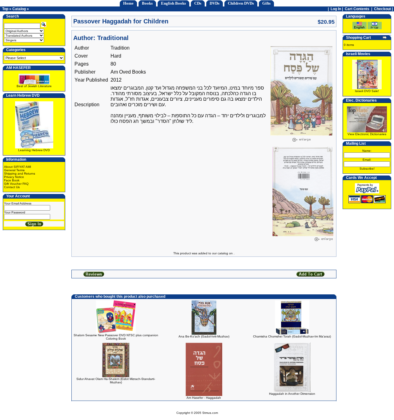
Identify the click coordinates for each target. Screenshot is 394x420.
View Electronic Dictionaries (367, 134)
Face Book (11, 180)
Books (147, 3)
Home (128, 3)
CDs (197, 3)
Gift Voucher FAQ (16, 183)
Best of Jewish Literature (34, 86)
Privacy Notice (14, 177)
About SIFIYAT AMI (17, 166)
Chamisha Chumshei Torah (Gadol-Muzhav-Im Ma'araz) (292, 336)
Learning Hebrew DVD (34, 150)
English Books (173, 3)
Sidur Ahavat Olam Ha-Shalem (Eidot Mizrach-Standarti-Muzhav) (115, 380)
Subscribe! (367, 168)
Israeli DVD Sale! (367, 91)
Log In (336, 9)
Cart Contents (357, 9)
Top (5, 9)
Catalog (19, 9)
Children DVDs (241, 3)
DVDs (214, 3)
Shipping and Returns (19, 173)
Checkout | (384, 9)
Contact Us (12, 187)
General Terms (14, 170)
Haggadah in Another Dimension (292, 393)
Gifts (266, 3)
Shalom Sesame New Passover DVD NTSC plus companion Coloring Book (116, 336)
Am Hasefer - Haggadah (204, 397)
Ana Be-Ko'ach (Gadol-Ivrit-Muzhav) (204, 336)
